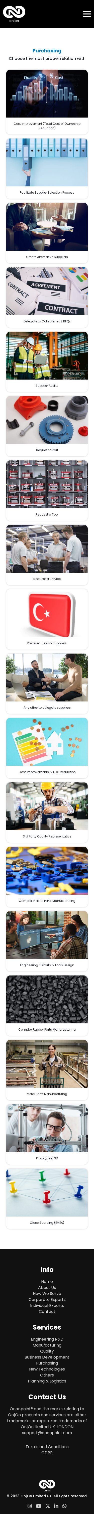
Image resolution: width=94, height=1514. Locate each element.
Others (47, 1375)
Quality (47, 1351)
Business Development (47, 1357)
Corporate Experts (47, 1299)
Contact (47, 1311)
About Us (47, 1287)
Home (47, 1281)
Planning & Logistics (47, 1381)
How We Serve (47, 1293)
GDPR (47, 1453)
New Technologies (47, 1369)
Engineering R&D (47, 1339)
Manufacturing (47, 1345)
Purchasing (47, 1363)
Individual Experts (47, 1305)
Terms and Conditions (47, 1447)
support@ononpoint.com (47, 1433)
